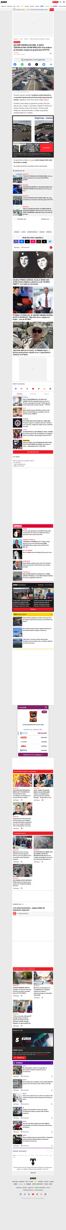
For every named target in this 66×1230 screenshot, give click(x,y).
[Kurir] (3, 2)
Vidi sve (33, 609)
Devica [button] (32, 1155)
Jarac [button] (50, 1155)
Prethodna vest (21, 219)
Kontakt (25, 1187)
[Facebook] (21, 241)
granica (16, 232)
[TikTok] (44, 241)
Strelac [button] (46, 1155)
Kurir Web (16, 52)
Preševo (49, 232)
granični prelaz (32, 232)
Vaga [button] (36, 1155)
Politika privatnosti (28, 1190)
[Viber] (16, 241)
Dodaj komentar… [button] (23, 913)
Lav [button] (29, 1155)
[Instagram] (33, 241)
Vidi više (33, 1172)
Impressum (31, 1187)
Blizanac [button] (21, 1155)
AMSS (46, 100)
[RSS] (44, 389)
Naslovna (15, 39)
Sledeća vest (45, 219)
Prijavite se (20, 1057)
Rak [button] (26, 1155)
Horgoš (31, 160)
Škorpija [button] (41, 1155)
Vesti (21, 39)
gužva (23, 232)
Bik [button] (17, 1155)
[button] (50, 53)
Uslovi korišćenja (38, 1190)
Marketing (19, 1187)
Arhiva (48, 1187)
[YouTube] (38, 241)
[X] (27, 241)
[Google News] (49, 241)
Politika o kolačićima (40, 1187)
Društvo (26, 39)
